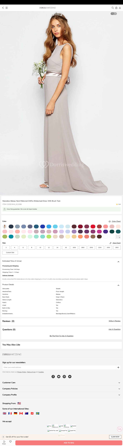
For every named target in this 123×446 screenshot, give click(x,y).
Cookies (41, 372)
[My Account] (120, 7)
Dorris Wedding (47, 7)
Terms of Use (31, 372)
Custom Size (10, 252)
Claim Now (115, 437)
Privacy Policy (21, 372)
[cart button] (116, 8)
